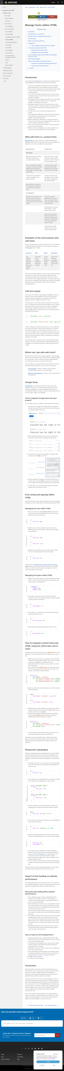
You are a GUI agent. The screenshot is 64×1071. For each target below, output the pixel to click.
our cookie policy (51, 1058)
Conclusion (31, 68)
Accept (48, 1061)
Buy (53, 16)
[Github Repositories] (39, 1049)
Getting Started (7, 67)
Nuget (33, 16)
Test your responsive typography (36, 854)
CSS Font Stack (32, 368)
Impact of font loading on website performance (39, 61)
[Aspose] (10, 2)
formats (47, 938)
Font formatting (9, 34)
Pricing (43, 16)
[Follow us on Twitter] (26, 1049)
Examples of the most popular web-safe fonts (39, 36)
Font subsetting (9, 26)
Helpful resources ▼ (43, 19)
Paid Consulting (5, 1059)
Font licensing (8, 53)
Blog (18, 1059)
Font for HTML (9, 39)
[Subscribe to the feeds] (42, 1049)
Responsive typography (34, 58)
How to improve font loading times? (40, 65)
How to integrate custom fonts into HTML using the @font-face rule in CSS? (42, 55)
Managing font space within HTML (39, 52)
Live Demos (20, 1057)
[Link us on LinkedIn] (29, 1049)
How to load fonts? (8, 73)
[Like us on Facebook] (22, 1049)
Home (26, 7)
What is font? (7, 13)
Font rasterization (9, 29)
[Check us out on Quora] (35, 1049)
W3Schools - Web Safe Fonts (35, 373)
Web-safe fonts (29, 140)
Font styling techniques (11, 42)
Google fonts (31, 43)
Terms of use (33, 1068)
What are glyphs (9, 18)
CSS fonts (7, 21)
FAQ (6, 62)
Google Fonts (28, 385)
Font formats (8, 23)
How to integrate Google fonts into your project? (43, 45)
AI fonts (7, 60)
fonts (37, 81)
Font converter (7, 75)
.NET (37, 7)
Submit (57, 1035)
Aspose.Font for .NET (8, 10)
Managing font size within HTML (39, 50)
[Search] (62, 2)
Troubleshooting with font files (12, 37)
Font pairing (8, 47)
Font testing (8, 45)
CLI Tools (6, 78)
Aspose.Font (32, 7)
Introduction (31, 31)
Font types (8, 15)
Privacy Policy (27, 1068)
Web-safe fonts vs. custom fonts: (36, 34)
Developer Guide (8, 70)
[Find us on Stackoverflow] (32, 1049)
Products (19, 1054)
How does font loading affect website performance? (44, 63)
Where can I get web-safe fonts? (36, 41)
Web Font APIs (9, 65)
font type (30, 247)
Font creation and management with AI (10, 56)
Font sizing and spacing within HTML (37, 47)
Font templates (9, 50)
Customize (41, 1065)
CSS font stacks (32, 38)
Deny (54, 1065)
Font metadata (9, 31)
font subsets (39, 956)
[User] (58, 2)
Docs (2, 1057)
